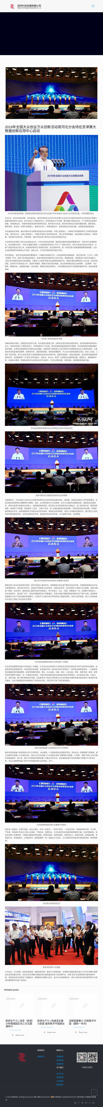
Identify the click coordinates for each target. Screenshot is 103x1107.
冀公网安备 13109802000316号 (64, 1097)
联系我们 (59, 1085)
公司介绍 (59, 1074)
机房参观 (59, 1064)
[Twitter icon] (82, 1103)
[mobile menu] (93, 6)
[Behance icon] (93, 1103)
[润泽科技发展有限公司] (26, 6)
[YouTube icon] (89, 1103)
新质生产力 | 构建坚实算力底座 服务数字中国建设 (51, 1022)
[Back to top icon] (94, 1092)
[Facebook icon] (78, 1103)
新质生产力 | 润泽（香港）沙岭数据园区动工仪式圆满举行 (19, 1024)
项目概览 (59, 1057)
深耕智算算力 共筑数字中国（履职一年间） (82, 1022)
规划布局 (59, 1060)
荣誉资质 (59, 1077)
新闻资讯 (40, 1057)
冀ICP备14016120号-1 (42, 1097)
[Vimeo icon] (86, 1103)
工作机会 (59, 1081)
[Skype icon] (75, 1103)
